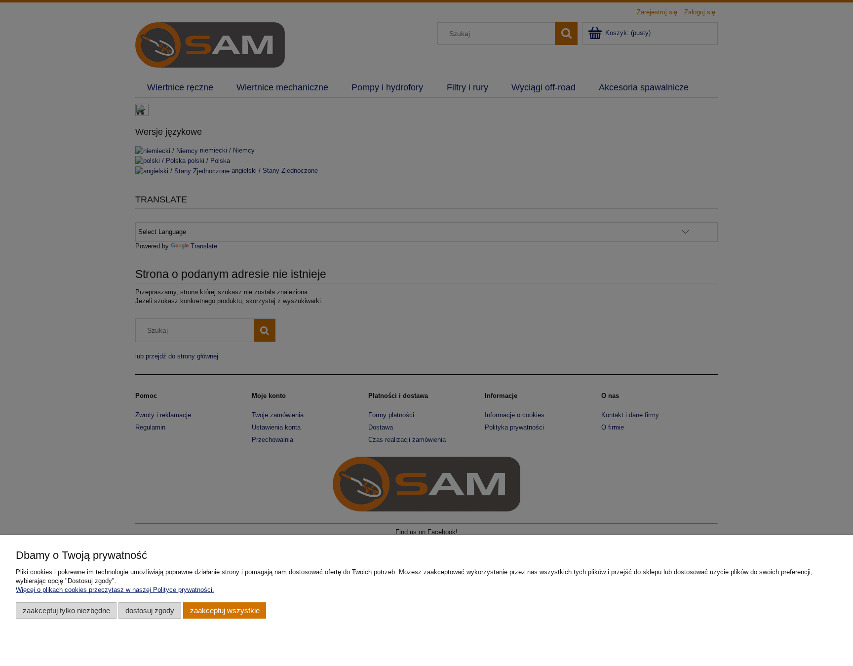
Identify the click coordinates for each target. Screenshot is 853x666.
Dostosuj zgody (149, 610)
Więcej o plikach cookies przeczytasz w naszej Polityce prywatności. (115, 589)
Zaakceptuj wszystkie (225, 610)
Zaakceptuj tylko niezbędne (66, 610)
